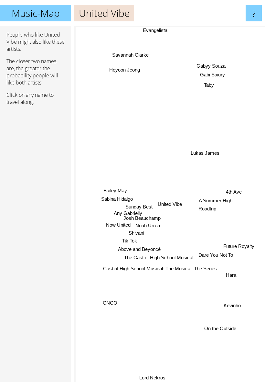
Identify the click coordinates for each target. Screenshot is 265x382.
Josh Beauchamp (142, 218)
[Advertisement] (35, 209)
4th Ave (234, 192)
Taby (209, 84)
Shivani (136, 233)
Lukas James (204, 152)
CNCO (110, 304)
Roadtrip (207, 208)
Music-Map (36, 13)
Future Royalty (238, 246)
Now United (118, 225)
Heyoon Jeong (124, 70)
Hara (231, 275)
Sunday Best (139, 206)
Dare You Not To (215, 254)
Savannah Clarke (129, 55)
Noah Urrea (147, 225)
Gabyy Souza (210, 65)
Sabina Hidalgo (117, 199)
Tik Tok (129, 240)
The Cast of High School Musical (158, 257)
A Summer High (215, 200)
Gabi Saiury (212, 74)
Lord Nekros (153, 377)
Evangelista (158, 30)
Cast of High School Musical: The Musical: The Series (160, 268)
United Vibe (170, 204)
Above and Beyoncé (139, 249)
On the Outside (221, 328)
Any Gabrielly (127, 213)
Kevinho (232, 305)
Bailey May (115, 190)
